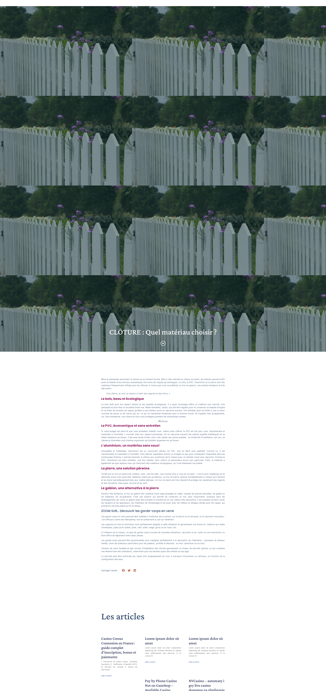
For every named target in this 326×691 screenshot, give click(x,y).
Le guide (130, 5)
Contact (211, 5)
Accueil (114, 5)
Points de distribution (190, 5)
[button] (123, 570)
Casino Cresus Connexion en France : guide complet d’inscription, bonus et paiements (118, 647)
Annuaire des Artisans (151, 5)
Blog (171, 5)
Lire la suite (106, 676)
